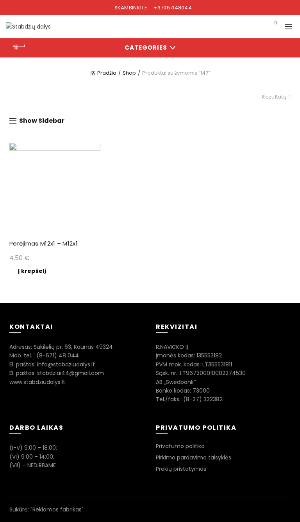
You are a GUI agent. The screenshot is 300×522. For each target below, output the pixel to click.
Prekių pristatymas (181, 469)
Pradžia (106, 73)
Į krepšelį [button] (32, 270)
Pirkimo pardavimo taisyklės (193, 457)
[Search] (253, 26)
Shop (129, 73)
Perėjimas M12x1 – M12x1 (43, 243)
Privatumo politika (180, 446)
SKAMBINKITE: (152, 7)
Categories (146, 47)
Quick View (93, 149)
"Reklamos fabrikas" (57, 509)
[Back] (19, 47)
